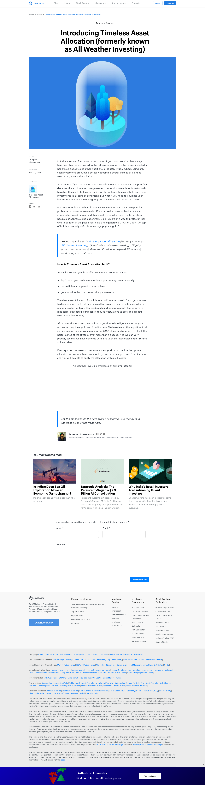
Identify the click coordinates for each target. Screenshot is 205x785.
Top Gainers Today (98, 660)
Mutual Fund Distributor (153, 665)
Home (31, 14)
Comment (62, 544)
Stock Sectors (82, 3)
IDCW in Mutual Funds (85, 665)
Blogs (39, 14)
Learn (67, 3)
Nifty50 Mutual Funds (100, 670)
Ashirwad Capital (78, 693)
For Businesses (137, 654)
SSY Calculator (138, 637)
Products (136, 3)
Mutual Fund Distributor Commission (111, 665)
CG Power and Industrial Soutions (93, 691)
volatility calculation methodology (147, 744)
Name (59, 528)
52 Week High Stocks (62, 660)
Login (157, 3)
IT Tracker (75, 623)
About (41, 654)
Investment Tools (116, 654)
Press (127, 654)
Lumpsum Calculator (141, 611)
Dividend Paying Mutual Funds (140, 673)
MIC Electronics (54, 691)
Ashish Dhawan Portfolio (91, 685)
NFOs (166, 665)
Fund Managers (135, 665)
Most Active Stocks (153, 660)
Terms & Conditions (64, 654)
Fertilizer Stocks (162, 630)
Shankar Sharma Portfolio (114, 685)
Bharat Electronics (70, 691)
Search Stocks (161, 642)
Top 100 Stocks (77, 611)
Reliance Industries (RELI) (147, 691)
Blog (56, 3)
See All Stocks (92, 693)
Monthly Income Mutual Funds (160, 670)
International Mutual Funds (94, 673)
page (63, 760)
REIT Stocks (160, 626)
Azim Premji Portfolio (104, 683)
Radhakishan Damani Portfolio (127, 683)
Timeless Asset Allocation (104, 241)
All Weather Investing (74, 245)
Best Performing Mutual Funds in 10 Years (128, 670)
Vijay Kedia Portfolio (149, 683)
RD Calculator (138, 634)
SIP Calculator (138, 607)
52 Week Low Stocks (80, 660)
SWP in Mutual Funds (66, 665)
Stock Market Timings (112, 678)
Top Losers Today (114, 660)
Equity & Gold (77, 615)
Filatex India (34, 693)
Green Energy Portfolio (81, 619)
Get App (170, 3)
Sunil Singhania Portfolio (48, 685)
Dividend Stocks (162, 622)
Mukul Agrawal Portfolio (70, 685)
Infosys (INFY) (165, 691)
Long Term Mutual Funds (71, 673)
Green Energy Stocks (164, 607)
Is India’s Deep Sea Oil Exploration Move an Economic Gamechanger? (52, 490)
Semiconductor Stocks (165, 634)
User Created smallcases (97, 654)
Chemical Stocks (162, 611)
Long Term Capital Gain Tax (79, 678)
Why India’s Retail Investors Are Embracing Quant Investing (148, 490)
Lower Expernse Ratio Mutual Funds (44, 673)
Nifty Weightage (50, 678)
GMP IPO (62, 678)
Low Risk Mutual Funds (116, 673)
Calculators (100, 3)
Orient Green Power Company (122, 691)
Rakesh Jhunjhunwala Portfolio (55, 683)
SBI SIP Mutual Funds (81, 670)
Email (106, 528)
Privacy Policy (79, 654)
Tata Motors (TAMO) (61, 693)
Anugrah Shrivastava (81, 433)
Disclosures (50, 654)
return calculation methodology (109, 744)
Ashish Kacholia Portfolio (136, 685)
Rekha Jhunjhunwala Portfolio (81, 683)
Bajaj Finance (45, 693)
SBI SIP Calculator (139, 641)
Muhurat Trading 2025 (164, 638)
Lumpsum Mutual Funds (61, 670)
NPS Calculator (138, 630)
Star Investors (119, 3)
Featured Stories (105, 23)
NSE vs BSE (97, 678)
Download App (44, 622)
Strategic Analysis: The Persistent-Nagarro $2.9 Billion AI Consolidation (98, 490)
